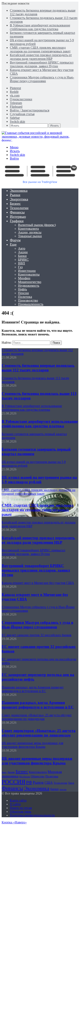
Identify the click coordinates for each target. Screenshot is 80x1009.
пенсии (62, 789)
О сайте (15, 804)
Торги (71, 783)
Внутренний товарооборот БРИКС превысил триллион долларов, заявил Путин (41, 64)
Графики (17, 221)
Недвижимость (28, 285)
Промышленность (30, 304)
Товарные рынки (30, 236)
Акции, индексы (29, 232)
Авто (21, 248)
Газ (20, 267)
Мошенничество (29, 282)
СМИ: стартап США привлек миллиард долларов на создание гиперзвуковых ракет (40, 49)
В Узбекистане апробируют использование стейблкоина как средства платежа (40, 27)
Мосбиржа (24, 777)
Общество (38, 776)
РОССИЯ (13, 781)
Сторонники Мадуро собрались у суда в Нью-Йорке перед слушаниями (42, 79)
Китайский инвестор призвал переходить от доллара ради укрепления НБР (41, 56)
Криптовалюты (29, 274)
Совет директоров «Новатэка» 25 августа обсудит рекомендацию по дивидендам (38, 732)
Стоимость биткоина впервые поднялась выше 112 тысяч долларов (38, 367)
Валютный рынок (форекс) (37, 225)
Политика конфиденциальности (32, 815)
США (49, 783)
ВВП (21, 263)
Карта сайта (18, 800)
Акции (23, 252)
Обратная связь (20, 811)
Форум (15, 240)
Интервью (18, 216)
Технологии (19, 208)
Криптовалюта (28, 228)
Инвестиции (27, 270)
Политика (25, 296)
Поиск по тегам (21, 808)
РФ (29, 782)
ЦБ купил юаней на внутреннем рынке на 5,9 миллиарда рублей (39, 479)
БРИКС (23, 259)
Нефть (22, 289)
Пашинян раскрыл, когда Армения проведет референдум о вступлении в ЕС (38, 704)
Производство (28, 300)
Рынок (38, 782)
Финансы (17, 212)
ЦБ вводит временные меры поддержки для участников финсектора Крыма (37, 760)
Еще (13, 244)
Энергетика (19, 199)
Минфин (24, 278)
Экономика (18, 190)
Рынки (15, 195)
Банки (22, 256)
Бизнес (15, 203)
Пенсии (23, 293)
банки (54, 789)
